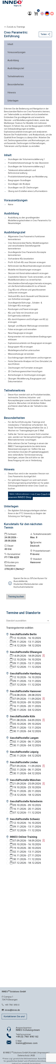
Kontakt (32, 1052)
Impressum (43, 1052)
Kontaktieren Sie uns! (14, 1016)
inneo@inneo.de (12, 1010)
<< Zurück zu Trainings (14, 27)
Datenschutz (24, 1055)
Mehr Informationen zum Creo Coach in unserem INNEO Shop (29, 496)
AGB (33, 1055)
